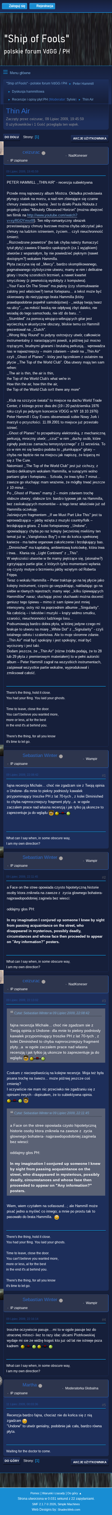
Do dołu (12, 137)
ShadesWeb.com (69, 1509)
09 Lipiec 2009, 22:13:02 (22, 1000)
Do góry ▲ (74, 1493)
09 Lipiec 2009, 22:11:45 (22, 876)
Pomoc (35, 1493)
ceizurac (31, 152)
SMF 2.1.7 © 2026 (44, 1504)
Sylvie (71, 99)
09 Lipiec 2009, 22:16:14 (22, 1318)
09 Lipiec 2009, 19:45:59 (22, 171)
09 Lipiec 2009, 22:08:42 (22, 774)
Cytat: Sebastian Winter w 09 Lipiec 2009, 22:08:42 (51, 1013)
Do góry (12, 1460)
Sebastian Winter (40, 755)
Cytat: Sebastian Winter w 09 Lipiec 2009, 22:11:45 (51, 1113)
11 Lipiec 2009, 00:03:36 (22, 1404)
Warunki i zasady (53, 1493)
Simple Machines (69, 1504)
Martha (30, 1384)
